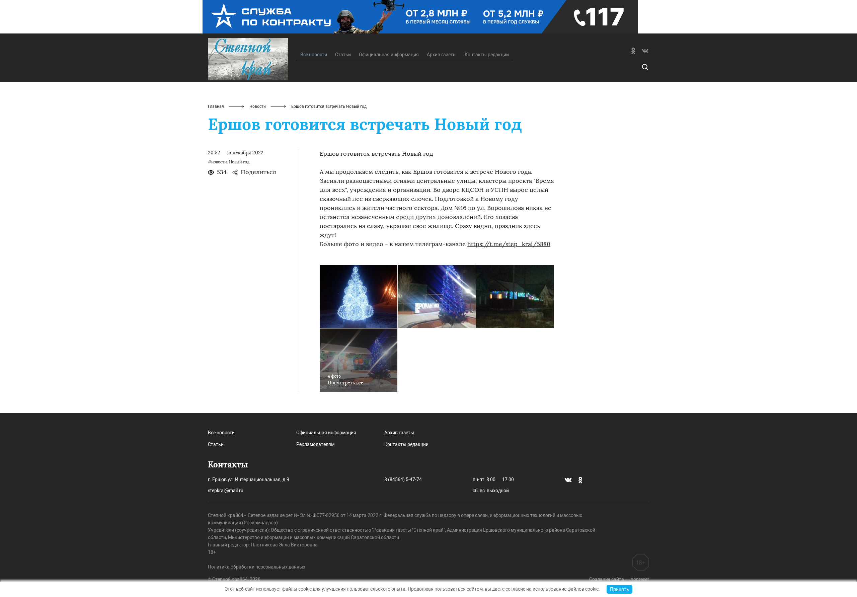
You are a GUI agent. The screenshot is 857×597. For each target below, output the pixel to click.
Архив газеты (442, 54)
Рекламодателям (315, 444)
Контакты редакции (487, 54)
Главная (216, 106)
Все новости (221, 432)
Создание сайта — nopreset (619, 579)
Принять (619, 589)
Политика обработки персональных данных (256, 567)
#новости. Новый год (228, 162)
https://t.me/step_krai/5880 (508, 244)
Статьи (343, 54)
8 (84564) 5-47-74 (403, 479)
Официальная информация (389, 54)
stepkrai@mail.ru (225, 490)
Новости (257, 106)
